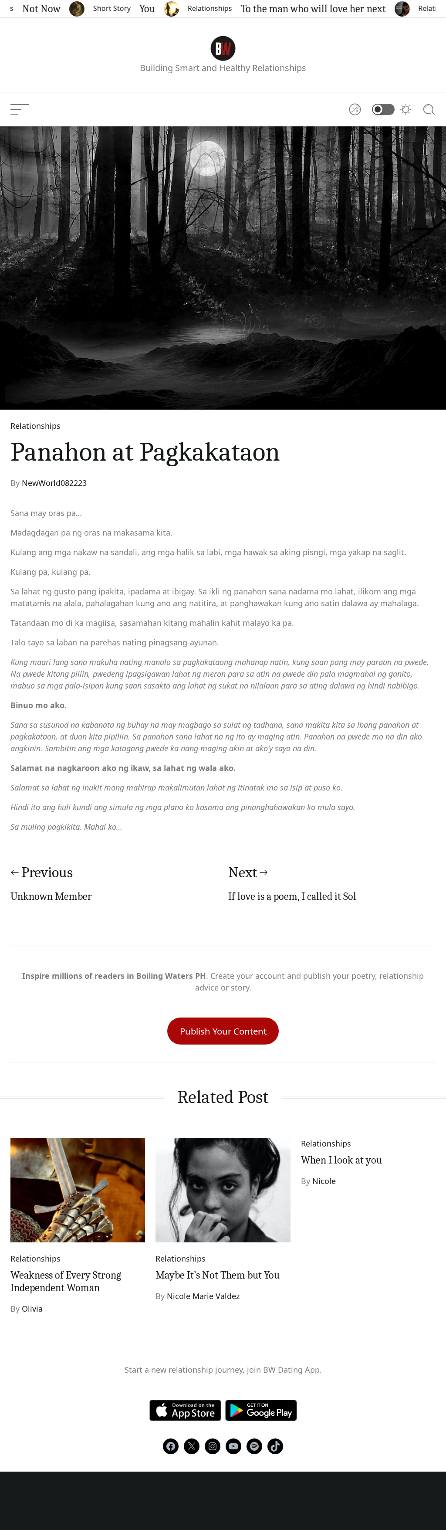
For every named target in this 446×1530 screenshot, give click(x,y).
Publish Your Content (223, 1031)
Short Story (99, 8)
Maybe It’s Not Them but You (217, 1275)
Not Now (28, 9)
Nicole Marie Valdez (203, 1296)
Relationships (197, 8)
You (134, 9)
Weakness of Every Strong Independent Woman (65, 1281)
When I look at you (341, 1160)
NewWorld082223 (54, 483)
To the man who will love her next (300, 9)
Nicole (324, 1181)
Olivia (32, 1308)
